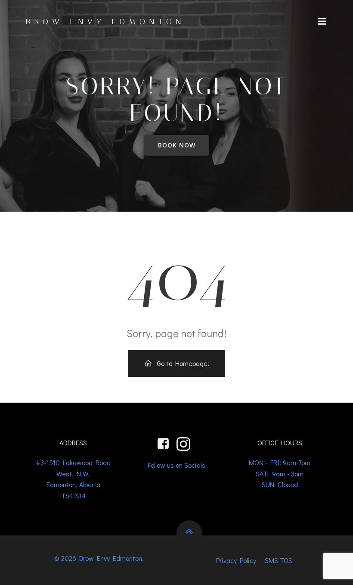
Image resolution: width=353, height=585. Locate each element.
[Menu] (322, 21)
